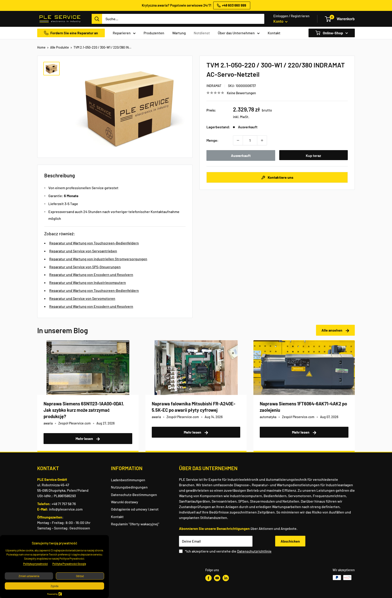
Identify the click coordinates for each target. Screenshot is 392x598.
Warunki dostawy (124, 502)
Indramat (213, 86)
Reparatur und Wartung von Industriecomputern (87, 282)
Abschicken (290, 541)
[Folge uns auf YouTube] (217, 578)
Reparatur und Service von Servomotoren (82, 298)
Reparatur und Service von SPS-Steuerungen (85, 267)
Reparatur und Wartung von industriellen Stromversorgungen (98, 259)
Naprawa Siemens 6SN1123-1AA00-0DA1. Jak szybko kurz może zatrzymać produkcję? (84, 410)
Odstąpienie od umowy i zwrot (135, 509)
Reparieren (122, 33)
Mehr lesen (85, 438)
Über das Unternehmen (236, 33)
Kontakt (274, 33)
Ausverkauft (241, 155)
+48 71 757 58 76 (63, 503)
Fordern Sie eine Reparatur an (74, 33)
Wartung (179, 33)
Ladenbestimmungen (128, 480)
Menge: (212, 140)
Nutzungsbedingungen (129, 487)
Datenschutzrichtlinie (254, 551)
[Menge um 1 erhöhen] (262, 140)
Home (41, 47)
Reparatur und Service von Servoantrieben (83, 251)
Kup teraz (313, 155)
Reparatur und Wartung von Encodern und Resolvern (91, 274)
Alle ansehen (332, 330)
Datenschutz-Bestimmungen (134, 494)
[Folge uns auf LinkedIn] (226, 578)
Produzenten (154, 33)
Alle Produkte (59, 47)
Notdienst (202, 33)
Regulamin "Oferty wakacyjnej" (135, 524)
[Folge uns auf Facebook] (208, 578)
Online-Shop (332, 33)
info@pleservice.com (66, 509)
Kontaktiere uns (280, 177)
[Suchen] (97, 19)
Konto (278, 21)
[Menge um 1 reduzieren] (238, 140)
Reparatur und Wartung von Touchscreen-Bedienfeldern (94, 243)
